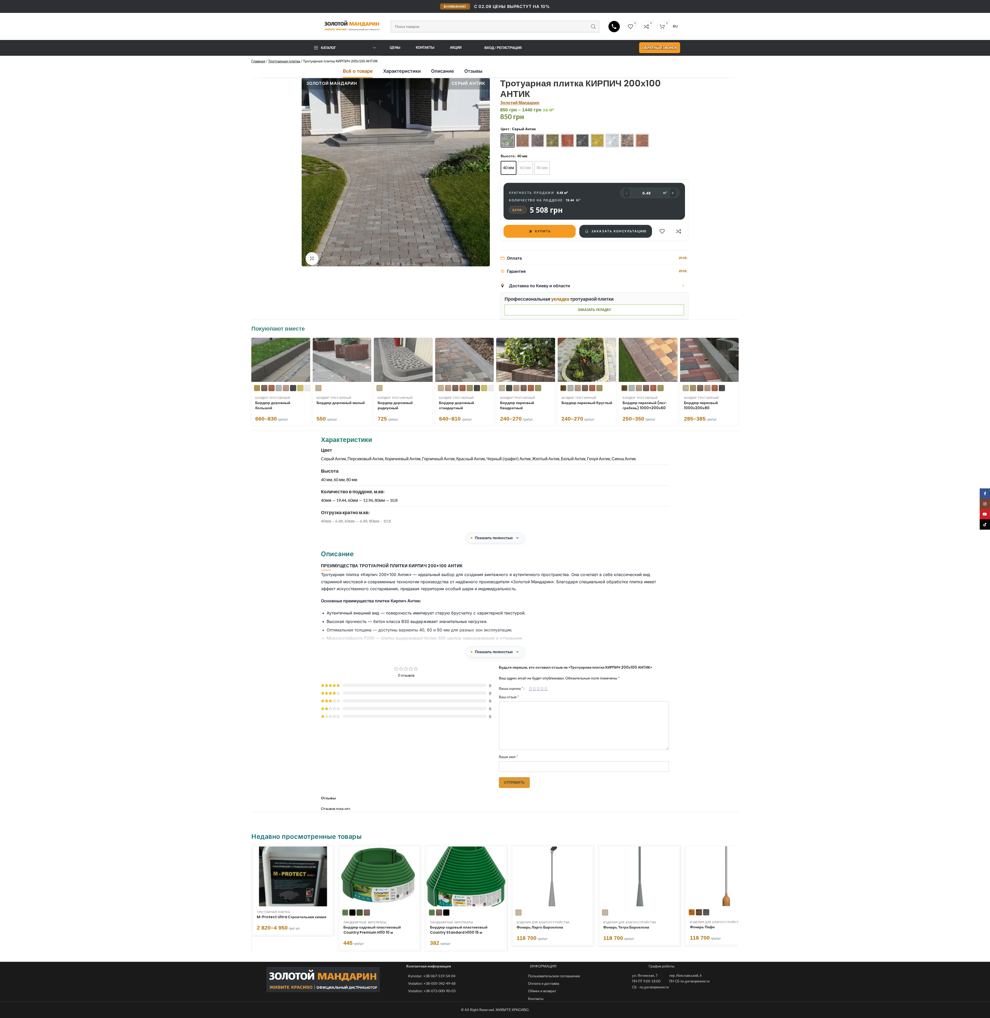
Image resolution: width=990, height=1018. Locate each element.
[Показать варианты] (683, 285)
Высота (508, 156)
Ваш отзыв (509, 696)
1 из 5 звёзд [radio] (530, 688)
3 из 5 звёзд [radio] (538, 688)
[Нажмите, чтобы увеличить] (312, 258)
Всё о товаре (358, 71)
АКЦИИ (455, 47)
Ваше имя (508, 756)
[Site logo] (347, 25)
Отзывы (473, 71)
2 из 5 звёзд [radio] (534, 688)
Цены (395, 47)
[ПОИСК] (593, 26)
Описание (442, 71)
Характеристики (402, 71)
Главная (258, 61)
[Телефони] (614, 26)
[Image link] (323, 978)
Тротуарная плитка (284, 61)
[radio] (507, 140)
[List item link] (465, 976)
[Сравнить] (678, 231)
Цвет (505, 129)
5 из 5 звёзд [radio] (546, 688)
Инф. (683, 258)
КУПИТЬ (543, 231)
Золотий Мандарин (519, 102)
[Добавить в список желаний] (662, 231)
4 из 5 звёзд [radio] (542, 688)
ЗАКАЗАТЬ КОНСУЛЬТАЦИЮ (619, 231)
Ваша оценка (511, 688)
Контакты (425, 47)
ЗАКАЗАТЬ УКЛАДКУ (594, 310)
